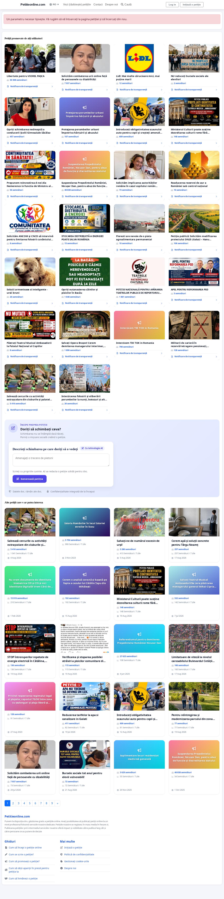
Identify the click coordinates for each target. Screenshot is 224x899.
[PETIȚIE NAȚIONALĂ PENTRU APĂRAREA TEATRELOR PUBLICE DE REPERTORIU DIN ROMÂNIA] (139, 282)
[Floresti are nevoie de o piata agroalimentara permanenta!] (139, 229)
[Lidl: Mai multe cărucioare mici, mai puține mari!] (139, 68)
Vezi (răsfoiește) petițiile (77, 4)
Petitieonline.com (32, 4)
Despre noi (111, 4)
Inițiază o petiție (192, 4)
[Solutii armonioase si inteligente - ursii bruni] (30, 282)
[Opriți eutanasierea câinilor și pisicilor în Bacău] (84, 282)
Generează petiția (32, 478)
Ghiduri (10, 841)
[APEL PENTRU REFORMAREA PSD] (194, 280)
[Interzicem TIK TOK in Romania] (139, 334)
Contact (97, 4)
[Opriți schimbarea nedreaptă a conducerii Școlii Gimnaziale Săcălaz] (30, 122)
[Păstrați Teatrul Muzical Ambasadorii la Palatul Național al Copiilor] (30, 335)
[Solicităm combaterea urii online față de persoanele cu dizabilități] (84, 68)
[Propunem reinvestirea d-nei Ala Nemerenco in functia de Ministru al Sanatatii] (30, 175)
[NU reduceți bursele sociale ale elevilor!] (194, 68)
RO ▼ (56, 4)
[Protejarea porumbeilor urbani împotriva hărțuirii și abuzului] (84, 122)
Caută (128, 4)
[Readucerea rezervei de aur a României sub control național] (194, 175)
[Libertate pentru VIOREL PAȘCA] (30, 67)
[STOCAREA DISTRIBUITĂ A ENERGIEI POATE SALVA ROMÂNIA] (84, 229)
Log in (172, 4)
